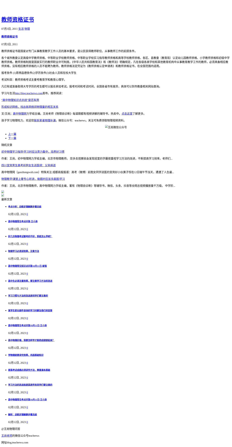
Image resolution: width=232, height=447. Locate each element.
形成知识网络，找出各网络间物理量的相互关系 (29, 106)
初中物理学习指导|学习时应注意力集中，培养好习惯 (32, 151)
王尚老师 (6, 435)
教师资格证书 (17, 19)
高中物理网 (19, 113)
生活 (21, 28)
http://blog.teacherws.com (28, 93)
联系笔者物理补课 (45, 120)
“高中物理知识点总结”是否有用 (20, 100)
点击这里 (127, 113)
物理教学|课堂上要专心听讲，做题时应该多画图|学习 (33, 179)
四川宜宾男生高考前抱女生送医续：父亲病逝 (28, 165)
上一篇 (12, 134)
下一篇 (12, 138)
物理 (27, 28)
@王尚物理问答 (20, 8)
